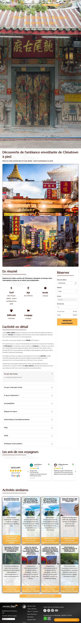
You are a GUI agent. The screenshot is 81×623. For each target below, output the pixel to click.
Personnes (60, 304)
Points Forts (62, 3)
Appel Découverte (50, 5)
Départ (59, 287)
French (5, 618)
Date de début (61, 280)
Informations (73, 3)
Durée (59, 296)
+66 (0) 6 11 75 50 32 (66, 615)
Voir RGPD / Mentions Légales (9, 616)
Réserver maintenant (67, 322)
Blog (54, 3)
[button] (75, 471)
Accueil (25, 3)
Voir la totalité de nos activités (40, 596)
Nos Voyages (34, 3)
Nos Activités (46, 3)
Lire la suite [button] (56, 478)
